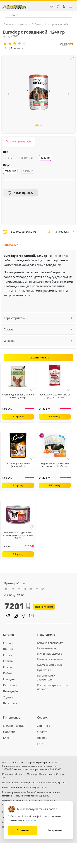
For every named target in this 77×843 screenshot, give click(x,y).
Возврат (43, 738)
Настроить (54, 830)
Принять (22, 830)
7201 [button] (14, 606)
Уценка (8, 697)
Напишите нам (44, 606)
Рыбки (7, 673)
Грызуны (9, 679)
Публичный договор (49, 653)
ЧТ (24, 589)
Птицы (7, 667)
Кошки (7, 655)
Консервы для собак (57, 24)
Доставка (43, 726)
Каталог (23, 24)
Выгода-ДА (10, 691)
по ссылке (31, 820)
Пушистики (44, 670)
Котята (8, 661)
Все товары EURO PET (24, 231)
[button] (68, 94)
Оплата (42, 732)
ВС (42, 589)
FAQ (40, 744)
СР (19, 589)
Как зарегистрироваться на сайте (52, 687)
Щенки (8, 649)
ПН (6, 589)
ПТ (30, 589)
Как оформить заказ (49, 664)
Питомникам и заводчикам (46, 677)
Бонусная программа (50, 643)
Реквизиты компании (50, 659)
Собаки (36, 24)
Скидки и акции (14, 726)
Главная (9, 24)
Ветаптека (10, 703)
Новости (9, 732)
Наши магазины (47, 648)
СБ (36, 589)
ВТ (13, 589)
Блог (6, 738)
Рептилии (10, 685)
